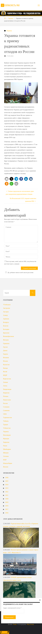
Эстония (6, 456)
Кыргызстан (7, 379)
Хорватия (6, 442)
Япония (5, 467)
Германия (6, 343)
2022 (6, 492)
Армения (6, 319)
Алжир (5, 315)
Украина (10, 18)
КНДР (5, 375)
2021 (6, 495)
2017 (6, 509)
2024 (6, 485)
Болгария (6, 329)
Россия (5, 403)
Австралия (6, 308)
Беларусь (6, 322)
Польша (5, 396)
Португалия (7, 400)
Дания (5, 350)
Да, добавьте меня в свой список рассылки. (21, 272)
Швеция (5, 453)
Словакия (6, 407)
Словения (6, 410)
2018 (6, 506)
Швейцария (7, 449)
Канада (5, 368)
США (5, 414)
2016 (6, 513)
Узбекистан (7, 428)
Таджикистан (7, 417)
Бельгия (5, 326)
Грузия (5, 347)
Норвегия (6, 393)
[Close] (40, 600)
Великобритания (8, 336)
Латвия (5, 382)
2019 (6, 502)
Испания (6, 357)
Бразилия (6, 333)
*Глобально (7, 305)
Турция (5, 424)
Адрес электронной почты (12, 608)
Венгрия (6, 340)
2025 (6, 481)
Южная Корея (7, 463)
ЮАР (4, 460)
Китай (5, 372)
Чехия (5, 446)
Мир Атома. (30, 624)
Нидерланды (7, 389)
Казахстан (6, 364)
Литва (5, 386)
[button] (7, 179)
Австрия (6, 312)
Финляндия (7, 435)
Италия (5, 361)
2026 (6, 477)
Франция (6, 439)
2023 (6, 488)
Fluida (15, 624)
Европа (5, 354)
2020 (6, 499)
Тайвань (6, 421)
